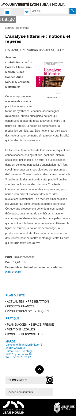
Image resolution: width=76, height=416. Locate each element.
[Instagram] (49, 380)
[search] (50, 11)
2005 (18, 272)
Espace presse (42, 324)
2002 (8, 272)
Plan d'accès (17, 324)
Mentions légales (21, 329)
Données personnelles (25, 334)
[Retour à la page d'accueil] (8, 19)
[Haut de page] (39, 368)
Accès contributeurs (20, 392)
